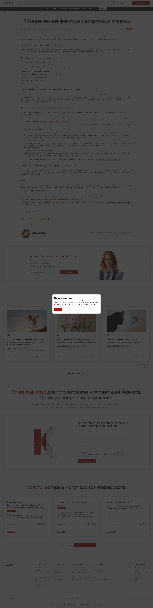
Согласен (58, 309)
